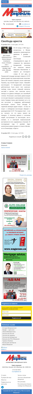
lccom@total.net (26, 24)
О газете (3, 375)
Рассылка (27, 26)
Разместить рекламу (26, 175)
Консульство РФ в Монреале (10, 339)
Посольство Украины (8, 335)
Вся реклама (21, 382)
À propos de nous (6, 377)
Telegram (21, 26)
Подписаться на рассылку (6, 383)
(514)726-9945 (10, 24)
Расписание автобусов (9, 343)
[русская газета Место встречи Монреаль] (16, 359)
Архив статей (5, 147)
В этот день (15, 44)
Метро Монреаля (7, 344)
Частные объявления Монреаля (24, 378)
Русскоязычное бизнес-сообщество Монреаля (25, 385)
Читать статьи (22, 375)
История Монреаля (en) (9, 328)
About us (3, 380)
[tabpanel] (16, 163)
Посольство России (8, 333)
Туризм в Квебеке (7, 341)
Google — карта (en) (8, 330)
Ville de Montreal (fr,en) (9, 332)
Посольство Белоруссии (9, 337)
